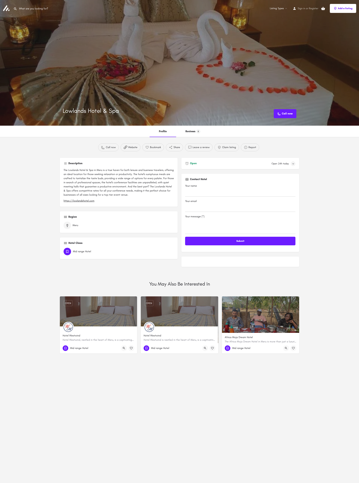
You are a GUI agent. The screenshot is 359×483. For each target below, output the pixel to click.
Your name (191, 185)
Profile (163, 131)
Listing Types (277, 8)
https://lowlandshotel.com (79, 200)
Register (313, 8)
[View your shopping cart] (323, 8)
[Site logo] (7, 8)
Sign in (301, 8)
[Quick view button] (124, 348)
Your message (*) (194, 216)
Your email (191, 201)
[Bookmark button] (131, 348)
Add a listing (345, 8)
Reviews (192, 131)
